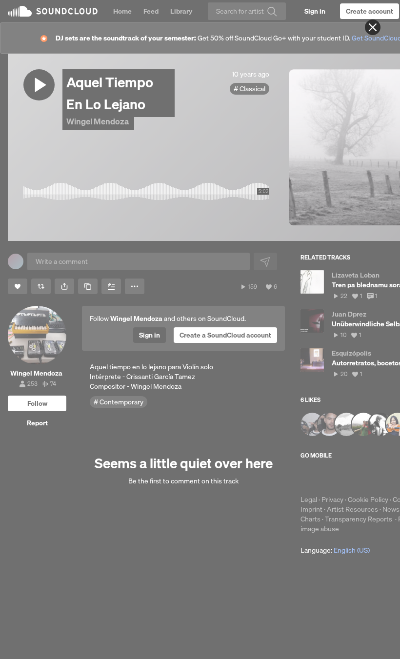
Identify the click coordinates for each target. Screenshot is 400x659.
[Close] (372, 27)
